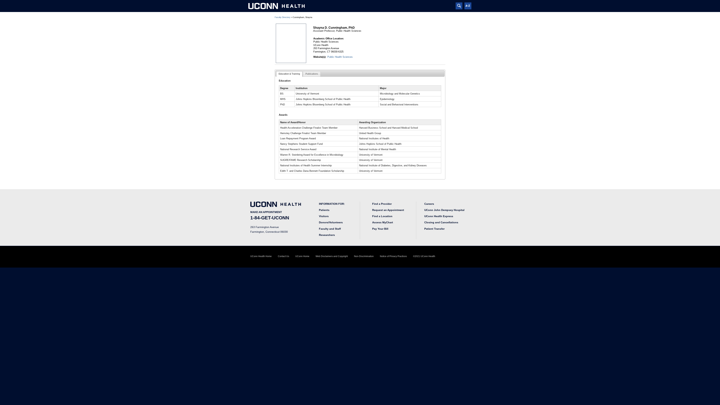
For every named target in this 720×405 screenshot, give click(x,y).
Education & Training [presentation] (289, 74)
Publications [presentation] (311, 74)
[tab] (289, 74)
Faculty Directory (282, 17)
